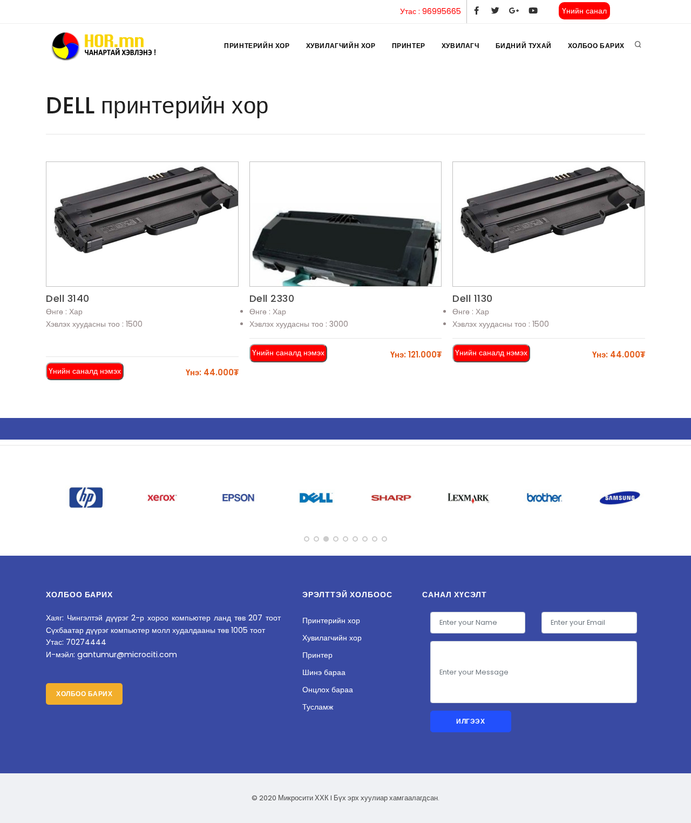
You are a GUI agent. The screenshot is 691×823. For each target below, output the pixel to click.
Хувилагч (460, 45)
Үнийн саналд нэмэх (85, 371)
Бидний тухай (524, 45)
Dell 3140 (68, 298)
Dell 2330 (272, 298)
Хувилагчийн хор (341, 45)
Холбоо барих (596, 45)
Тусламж (317, 706)
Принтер (408, 45)
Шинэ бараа (324, 672)
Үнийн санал (584, 10)
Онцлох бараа (327, 689)
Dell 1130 (472, 298)
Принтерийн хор (256, 45)
